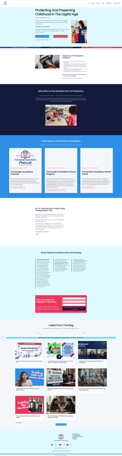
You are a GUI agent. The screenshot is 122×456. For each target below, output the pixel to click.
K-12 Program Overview (77, 436)
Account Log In (75, 433)
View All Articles (61, 424)
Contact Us (98, 3)
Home (89, 3)
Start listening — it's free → (18, 187)
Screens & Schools (66, 337)
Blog (103, 3)
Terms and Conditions (63, 455)
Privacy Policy (57, 455)
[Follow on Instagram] (52, 444)
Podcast (74, 437)
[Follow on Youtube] (60, 445)
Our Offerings (108, 3)
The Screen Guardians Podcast (77, 337)
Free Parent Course (116, 3)
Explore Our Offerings (61, 36)
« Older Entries (18, 422)
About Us (93, 3)
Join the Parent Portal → (88, 187)
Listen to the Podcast (42, 36)
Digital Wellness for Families (44, 337)
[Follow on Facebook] (67, 444)
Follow (55, 444)
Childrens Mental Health (56, 337)
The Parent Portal (76, 435)
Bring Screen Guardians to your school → (56, 190)
